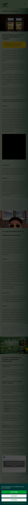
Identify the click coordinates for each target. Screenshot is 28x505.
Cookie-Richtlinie (6, 503)
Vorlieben (14, 500)
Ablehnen (14, 496)
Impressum (23, 503)
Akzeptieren (14, 492)
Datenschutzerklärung (15, 503)
